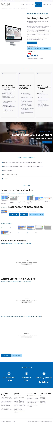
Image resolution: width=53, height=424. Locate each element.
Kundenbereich (43, 403)
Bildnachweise (43, 402)
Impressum (42, 401)
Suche (48, 0)
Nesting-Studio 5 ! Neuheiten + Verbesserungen (39, 48)
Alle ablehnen (23, 214)
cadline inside (40, 0)
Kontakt (45, 0)
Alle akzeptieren (14, 214)
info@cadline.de (4, 0)
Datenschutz (42, 397)
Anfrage (6, 355)
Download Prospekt (16, 355)
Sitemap (13, 421)
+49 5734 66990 (11, 0)
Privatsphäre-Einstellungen (36, 214)
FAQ (41, 395)
